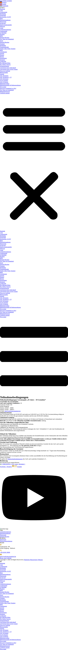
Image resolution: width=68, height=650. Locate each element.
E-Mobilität (3, 33)
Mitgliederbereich (5, 91)
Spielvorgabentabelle (6, 25)
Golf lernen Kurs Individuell (8, 68)
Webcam (2, 26)
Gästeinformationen (5, 29)
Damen (2, 55)
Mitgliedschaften (4, 83)
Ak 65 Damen (4, 80)
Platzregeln (3, 21)
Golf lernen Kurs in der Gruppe (9, 69)
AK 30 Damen (4, 75)
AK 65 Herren (4, 82)
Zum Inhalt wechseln (6, 1)
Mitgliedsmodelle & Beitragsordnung (10, 85)
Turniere (2, 44)
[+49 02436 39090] (1, 551)
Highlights (3, 13)
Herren (2, 56)
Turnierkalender (4, 47)
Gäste (1, 28)
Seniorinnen (3, 58)
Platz (1, 18)
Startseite (2, 9)
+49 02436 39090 (5, 552)
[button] (34, 162)
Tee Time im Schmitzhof (7, 39)
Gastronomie (3, 12)
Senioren (2, 60)
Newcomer (3, 87)
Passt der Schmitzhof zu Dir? (8, 88)
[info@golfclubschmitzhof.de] (1, 555)
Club (1, 10)
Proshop (2, 34)
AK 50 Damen (4, 79)
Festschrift (3, 15)
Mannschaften (4, 72)
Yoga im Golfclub (5, 71)
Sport (1, 40)
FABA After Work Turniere (7, 48)
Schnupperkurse (4, 66)
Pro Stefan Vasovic (5, 64)
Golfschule (3, 61)
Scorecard (3, 23)
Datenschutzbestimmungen (15, 459)
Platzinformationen (5, 20)
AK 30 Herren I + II (5, 77)
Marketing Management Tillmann (33, 559)
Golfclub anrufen (5, 93)
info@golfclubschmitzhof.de (13, 411)
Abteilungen (3, 52)
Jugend (2, 53)
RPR (1, 36)
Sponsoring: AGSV (5, 17)
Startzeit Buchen (4, 37)
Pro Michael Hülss (5, 63)
